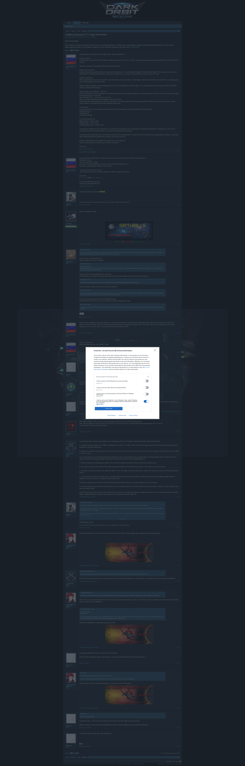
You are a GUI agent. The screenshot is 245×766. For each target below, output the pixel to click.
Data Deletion (112, 415)
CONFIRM (108, 408)
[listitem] (122, 377)
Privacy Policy (133, 415)
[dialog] (122, 383)
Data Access (122, 415)
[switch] (146, 381)
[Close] (155, 351)
